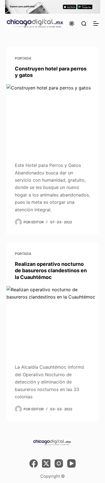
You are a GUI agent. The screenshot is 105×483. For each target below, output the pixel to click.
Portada (23, 58)
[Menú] (96, 23)
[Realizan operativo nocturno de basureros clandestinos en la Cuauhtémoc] (52, 320)
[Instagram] (59, 463)
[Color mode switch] (71, 23)
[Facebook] (33, 463)
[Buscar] (83, 23)
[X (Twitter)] (46, 463)
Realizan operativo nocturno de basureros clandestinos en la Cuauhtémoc (51, 270)
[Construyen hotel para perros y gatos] (52, 118)
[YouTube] (71, 463)
